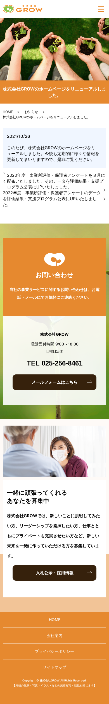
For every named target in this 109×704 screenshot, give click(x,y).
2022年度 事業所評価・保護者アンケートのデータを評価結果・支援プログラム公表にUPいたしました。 (52, 198)
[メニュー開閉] (101, 9)
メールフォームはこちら (55, 382)
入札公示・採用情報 (55, 572)
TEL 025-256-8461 (54, 363)
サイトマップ (54, 667)
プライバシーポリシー (54, 651)
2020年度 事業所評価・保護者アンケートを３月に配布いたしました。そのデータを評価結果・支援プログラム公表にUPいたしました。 (56, 181)
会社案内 (54, 635)
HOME (8, 112)
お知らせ (31, 112)
